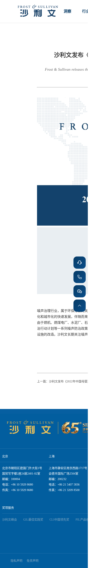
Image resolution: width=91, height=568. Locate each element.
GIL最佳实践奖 (33, 519)
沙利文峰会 (9, 519)
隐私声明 (16, 560)
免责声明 (33, 560)
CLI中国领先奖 (59, 519)
